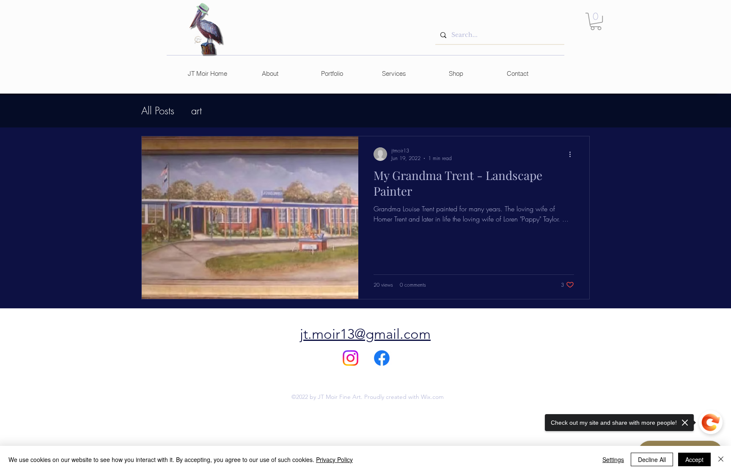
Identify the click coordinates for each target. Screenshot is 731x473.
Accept (694, 459)
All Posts (157, 110)
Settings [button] (613, 459)
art (196, 110)
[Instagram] (350, 358)
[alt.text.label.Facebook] (381, 358)
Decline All (652, 459)
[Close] (721, 459)
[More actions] (573, 154)
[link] (595, 21)
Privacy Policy (334, 459)
